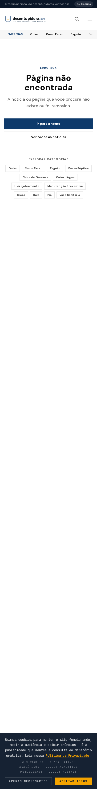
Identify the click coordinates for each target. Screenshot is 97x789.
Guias (34, 34)
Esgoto (76, 34)
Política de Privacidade (67, 755)
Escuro (86, 4)
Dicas (21, 195)
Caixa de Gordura (35, 177)
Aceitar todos (73, 781)
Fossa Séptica (78, 168)
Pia (49, 195)
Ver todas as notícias (48, 137)
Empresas (15, 34)
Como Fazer (54, 34)
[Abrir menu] (90, 19)
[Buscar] (77, 19)
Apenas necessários (28, 781)
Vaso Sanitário (70, 195)
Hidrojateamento (26, 186)
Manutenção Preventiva (65, 186)
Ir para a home (48, 123)
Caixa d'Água (65, 177)
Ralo (36, 195)
